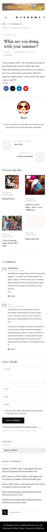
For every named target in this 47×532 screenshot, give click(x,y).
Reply (12, 296)
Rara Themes (19, 528)
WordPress (39, 528)
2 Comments (8, 55)
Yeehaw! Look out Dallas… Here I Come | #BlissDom (33, 207)
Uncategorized (10, 35)
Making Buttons (8, 199)
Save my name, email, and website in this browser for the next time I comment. (24, 412)
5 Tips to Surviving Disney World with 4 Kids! (10, 243)
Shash (8, 52)
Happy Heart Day (32, 239)
